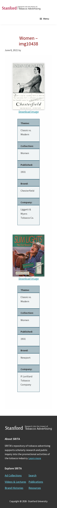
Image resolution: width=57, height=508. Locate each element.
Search (32, 475)
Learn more (34, 458)
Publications (35, 482)
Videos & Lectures (15, 482)
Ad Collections (13, 475)
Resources (34, 488)
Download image (29, 112)
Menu (46, 18)
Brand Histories (14, 488)
